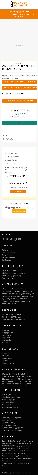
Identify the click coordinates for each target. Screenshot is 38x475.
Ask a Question (18, 191)
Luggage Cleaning (9, 402)
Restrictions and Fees (11, 397)
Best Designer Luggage (11, 418)
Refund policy (7, 250)
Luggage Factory (13, 473)
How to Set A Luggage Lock (13, 428)
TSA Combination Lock (11, 425)
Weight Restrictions (10, 407)
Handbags (6, 335)
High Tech (6, 338)
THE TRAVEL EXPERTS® (12, 271)
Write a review (19, 211)
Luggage (5, 330)
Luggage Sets (7, 333)
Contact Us (6, 260)
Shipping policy (8, 252)
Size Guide (6, 404)
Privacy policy (7, 255)
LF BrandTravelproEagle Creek (7, 355)
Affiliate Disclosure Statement (14, 273)
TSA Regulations (9, 395)
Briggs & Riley (8, 363)
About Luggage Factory (11, 276)
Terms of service (8, 257)
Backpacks (6, 340)
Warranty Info (8, 278)
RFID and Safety (8, 423)
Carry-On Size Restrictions (12, 430)
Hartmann (6, 361)
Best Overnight (8, 420)
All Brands (6, 342)
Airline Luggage (8, 400)
